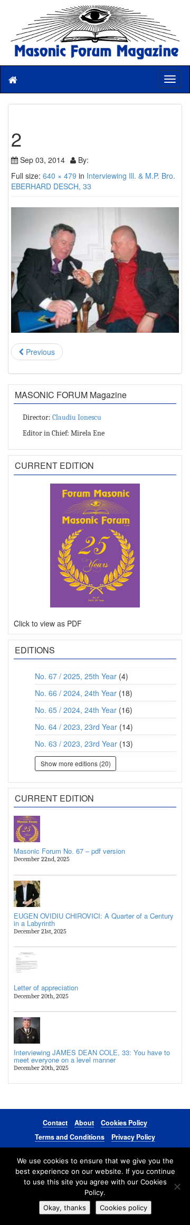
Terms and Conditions (69, 1137)
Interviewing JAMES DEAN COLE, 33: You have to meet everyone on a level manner (92, 1056)
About (84, 1122)
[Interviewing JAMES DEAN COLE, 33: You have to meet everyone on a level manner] (95, 1030)
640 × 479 (60, 175)
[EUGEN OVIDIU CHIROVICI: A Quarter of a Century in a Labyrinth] (95, 894)
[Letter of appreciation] (95, 965)
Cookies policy (123, 1207)
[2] (95, 270)
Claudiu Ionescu (76, 417)
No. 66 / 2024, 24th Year (76, 693)
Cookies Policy (124, 1122)
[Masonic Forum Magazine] (95, 10)
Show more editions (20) (76, 763)
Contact (55, 1122)
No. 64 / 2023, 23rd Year (76, 726)
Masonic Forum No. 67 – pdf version (69, 851)
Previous (39, 351)
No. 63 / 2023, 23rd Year (76, 743)
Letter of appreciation (46, 987)
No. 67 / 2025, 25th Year (76, 676)
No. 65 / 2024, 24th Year (76, 710)
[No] (177, 1186)
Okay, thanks (64, 1207)
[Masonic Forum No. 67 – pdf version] (95, 829)
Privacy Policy (133, 1137)
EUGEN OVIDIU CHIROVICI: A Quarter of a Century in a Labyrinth (94, 919)
